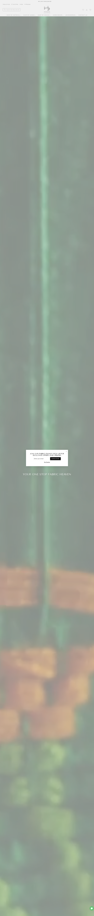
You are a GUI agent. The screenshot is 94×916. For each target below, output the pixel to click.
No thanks (47, 462)
